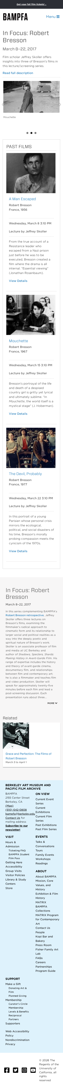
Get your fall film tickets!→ (32, 4)
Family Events (45, 854)
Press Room (43, 945)
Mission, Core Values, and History (44, 885)
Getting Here (13, 862)
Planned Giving (17, 996)
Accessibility (13, 866)
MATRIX (41, 902)
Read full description (18, 73)
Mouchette (18, 341)
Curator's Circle (18, 1004)
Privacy (10, 1044)
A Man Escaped (22, 199)
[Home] (18, 17)
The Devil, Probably (25, 474)
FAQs (39, 958)
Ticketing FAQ (17, 850)
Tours (39, 850)
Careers (41, 962)
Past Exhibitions (46, 824)
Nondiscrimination (17, 1039)
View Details (18, 281)
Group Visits (13, 870)
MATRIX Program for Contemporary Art (47, 919)
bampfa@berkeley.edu (20, 813)
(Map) (9, 805)
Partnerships (44, 966)
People (40, 932)
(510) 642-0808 (16, 809)
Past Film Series (46, 829)
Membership (13, 999)
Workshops (43, 858)
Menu (51, 16)
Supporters (12, 1023)
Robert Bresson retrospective (25, 615)
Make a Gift (13, 983)
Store (9, 888)
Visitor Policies (15, 875)
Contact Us (12, 817)
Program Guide (45, 970)
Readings (42, 863)
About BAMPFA (46, 876)
